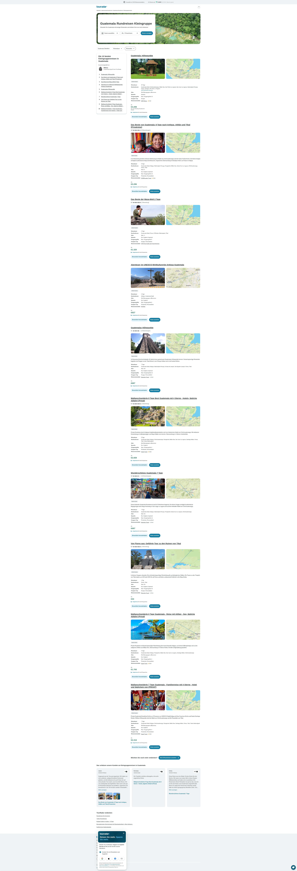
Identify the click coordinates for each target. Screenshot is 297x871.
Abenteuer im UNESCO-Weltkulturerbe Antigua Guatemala (112, 85)
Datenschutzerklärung (104, 865)
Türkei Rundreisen (102, 818)
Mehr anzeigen (102, 790)
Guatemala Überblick (103, 48)
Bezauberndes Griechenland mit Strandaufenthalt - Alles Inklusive (114, 824)
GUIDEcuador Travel (146, 178)
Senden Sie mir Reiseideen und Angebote (111, 853)
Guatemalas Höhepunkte (108, 89)
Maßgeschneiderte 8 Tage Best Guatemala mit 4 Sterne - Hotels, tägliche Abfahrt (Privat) (113, 93)
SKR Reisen (144, 101)
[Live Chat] (293, 867)
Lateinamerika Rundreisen (106, 10)
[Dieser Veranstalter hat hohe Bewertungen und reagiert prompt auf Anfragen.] (150, 101)
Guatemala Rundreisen (118, 10)
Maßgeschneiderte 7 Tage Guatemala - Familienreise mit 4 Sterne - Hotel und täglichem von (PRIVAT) (112, 110)
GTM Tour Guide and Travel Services (150, 243)
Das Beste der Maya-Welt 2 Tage (110, 82)
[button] (165, 112)
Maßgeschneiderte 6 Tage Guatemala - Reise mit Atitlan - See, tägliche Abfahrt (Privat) (112, 105)
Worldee (143, 306)
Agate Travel (144, 451)
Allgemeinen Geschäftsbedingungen (112, 864)
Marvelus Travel (145, 377)
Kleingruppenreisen (128, 10)
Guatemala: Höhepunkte (108, 74)
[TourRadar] (102, 7)
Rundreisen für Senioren (103, 816)
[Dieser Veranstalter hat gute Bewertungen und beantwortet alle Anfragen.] (152, 377)
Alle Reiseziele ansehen (147, 90)
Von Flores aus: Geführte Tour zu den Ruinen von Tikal (111, 100)
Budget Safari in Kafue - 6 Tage (105, 821)
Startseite (98, 10)
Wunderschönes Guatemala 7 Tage (111, 96)
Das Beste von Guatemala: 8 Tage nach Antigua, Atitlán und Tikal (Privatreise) (112, 78)
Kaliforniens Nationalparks (104, 827)
